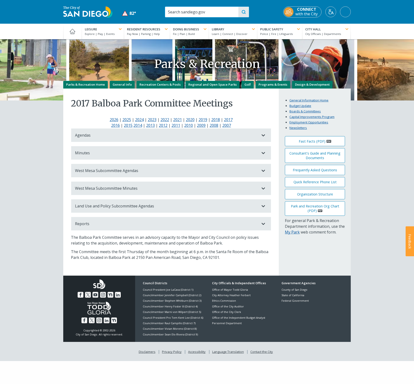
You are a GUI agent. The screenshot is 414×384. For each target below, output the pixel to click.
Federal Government (295, 300)
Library (218, 29)
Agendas (83, 135)
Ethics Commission (224, 300)
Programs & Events (273, 84)
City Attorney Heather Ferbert (231, 295)
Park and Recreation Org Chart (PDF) (315, 208)
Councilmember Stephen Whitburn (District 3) (172, 300)
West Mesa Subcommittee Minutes (106, 188)
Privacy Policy (172, 352)
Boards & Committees (305, 111)
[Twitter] (88, 295)
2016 (115, 125)
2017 (228, 119)
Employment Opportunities (308, 122)
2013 (150, 125)
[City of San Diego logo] (87, 11)
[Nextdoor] (110, 295)
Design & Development (312, 84)
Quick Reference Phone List (315, 182)
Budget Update (300, 106)
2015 (128, 125)
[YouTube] (95, 295)
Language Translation (228, 352)
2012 (163, 125)
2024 (139, 119)
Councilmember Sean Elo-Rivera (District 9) (170, 334)
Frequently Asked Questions (315, 170)
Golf (247, 84)
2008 (214, 125)
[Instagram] (103, 295)
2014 (137, 125)
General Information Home (308, 100)
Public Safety (271, 29)
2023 (152, 119)
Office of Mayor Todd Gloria (230, 289)
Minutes (82, 153)
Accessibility (197, 352)
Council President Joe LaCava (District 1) (168, 289)
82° (129, 13)
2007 (226, 125)
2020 (190, 119)
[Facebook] (80, 295)
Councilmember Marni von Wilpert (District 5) (172, 312)
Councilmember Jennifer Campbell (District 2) (172, 295)
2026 (114, 119)
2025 (126, 119)
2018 (215, 119)
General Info (122, 84)
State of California (293, 295)
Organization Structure (315, 194)
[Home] (72, 31)
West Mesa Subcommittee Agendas (106, 170)
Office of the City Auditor (228, 306)
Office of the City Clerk (226, 312)
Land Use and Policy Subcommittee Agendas (114, 206)
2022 (165, 119)
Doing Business (186, 29)
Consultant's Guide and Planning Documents (314, 155)
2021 (177, 119)
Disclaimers (147, 352)
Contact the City (261, 352)
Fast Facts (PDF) (312, 141)
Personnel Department (227, 323)
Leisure (91, 29)
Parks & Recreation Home (85, 84)
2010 (188, 125)
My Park (292, 232)
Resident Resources (143, 29)
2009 (201, 125)
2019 (203, 119)
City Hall (313, 29)
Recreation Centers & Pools (160, 84)
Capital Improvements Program (311, 117)
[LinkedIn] (118, 295)
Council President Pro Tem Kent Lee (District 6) (173, 317)
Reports (82, 223)
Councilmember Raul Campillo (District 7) (169, 323)
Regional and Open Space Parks (212, 84)
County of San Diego (294, 289)
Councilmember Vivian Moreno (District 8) (170, 328)
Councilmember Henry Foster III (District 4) (170, 306)
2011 (176, 125)
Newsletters (298, 128)
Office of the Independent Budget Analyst (238, 317)
